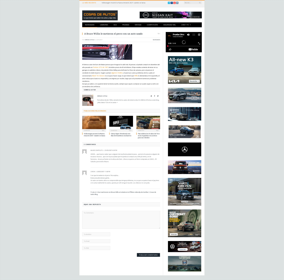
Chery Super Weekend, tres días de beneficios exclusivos (121, 134)
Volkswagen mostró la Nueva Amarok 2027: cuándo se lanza (123, 3)
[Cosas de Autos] (100, 15)
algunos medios (116, 73)
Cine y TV (185, 25)
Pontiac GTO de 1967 (100, 67)
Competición (152, 25)
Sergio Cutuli (89, 40)
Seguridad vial (169, 25)
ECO (115, 25)
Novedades (89, 25)
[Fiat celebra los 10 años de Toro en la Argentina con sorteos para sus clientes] (148, 123)
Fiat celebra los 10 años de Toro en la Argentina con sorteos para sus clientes (149, 135)
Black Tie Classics (98, 75)
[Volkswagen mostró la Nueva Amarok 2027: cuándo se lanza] (94, 123)
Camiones (104, 25)
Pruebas (125, 25)
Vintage (138, 25)
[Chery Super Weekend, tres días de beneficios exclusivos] (121, 123)
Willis (135, 75)
